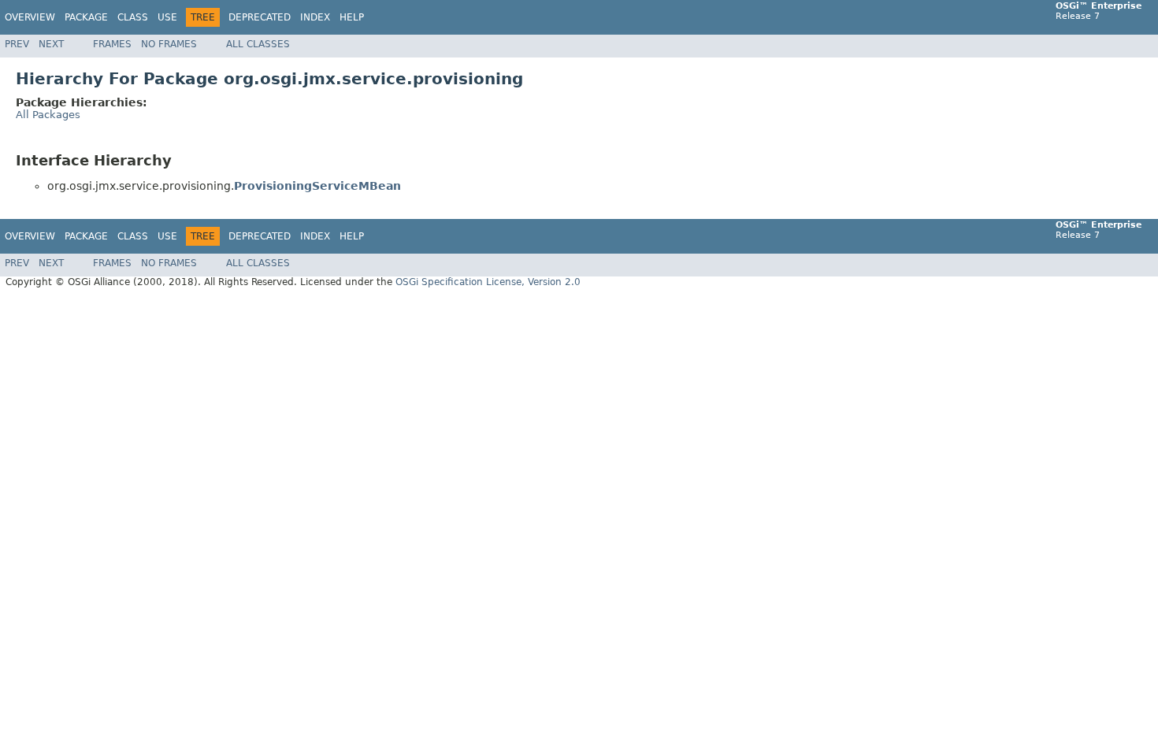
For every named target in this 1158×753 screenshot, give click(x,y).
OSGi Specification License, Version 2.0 (488, 281)
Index (315, 17)
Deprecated (259, 17)
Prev (17, 44)
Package (86, 17)
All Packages (48, 115)
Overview (30, 17)
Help (352, 17)
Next (51, 44)
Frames (112, 44)
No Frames (169, 44)
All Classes (258, 44)
